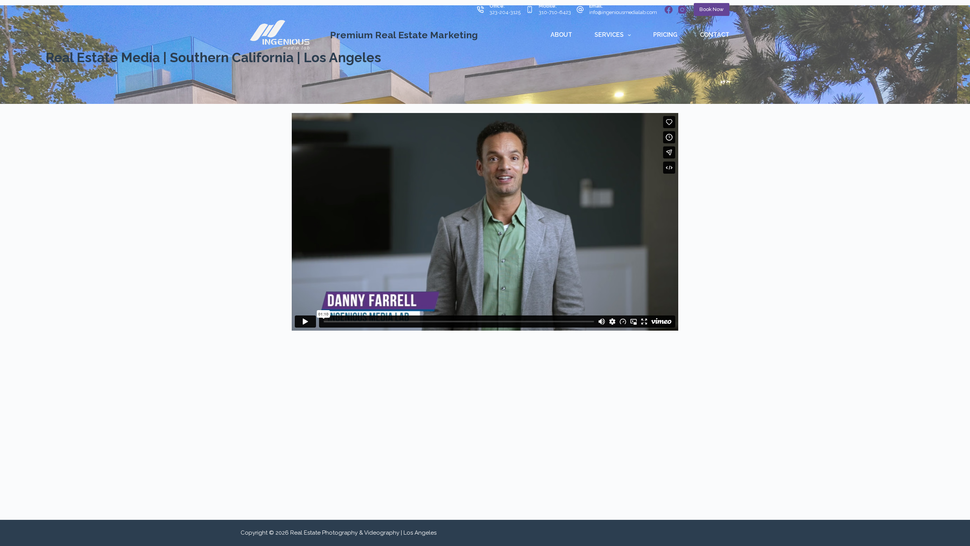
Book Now (711, 9)
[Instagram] (682, 10)
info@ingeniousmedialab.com (623, 12)
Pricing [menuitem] (665, 34)
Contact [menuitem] (714, 34)
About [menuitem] (561, 34)
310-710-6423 (555, 12)
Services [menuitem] (609, 34)
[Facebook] (669, 10)
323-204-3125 (505, 12)
